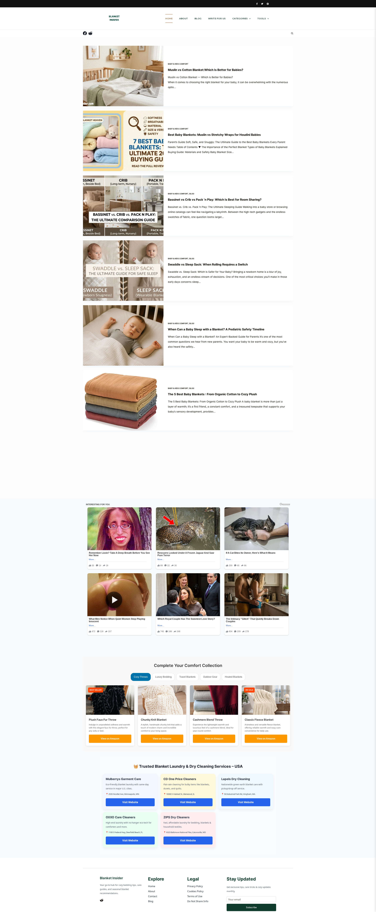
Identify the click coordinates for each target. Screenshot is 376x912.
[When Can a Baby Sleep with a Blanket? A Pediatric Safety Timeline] (123, 335)
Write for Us (217, 18)
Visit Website (130, 802)
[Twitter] (262, 4)
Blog (198, 18)
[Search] (292, 33)
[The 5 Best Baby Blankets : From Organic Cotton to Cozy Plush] (123, 400)
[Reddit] (90, 33)
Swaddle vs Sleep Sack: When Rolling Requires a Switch (208, 264)
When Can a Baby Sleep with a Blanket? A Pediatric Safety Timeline (216, 329)
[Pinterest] (268, 4)
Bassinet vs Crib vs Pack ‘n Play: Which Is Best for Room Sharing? (214, 199)
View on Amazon (110, 738)
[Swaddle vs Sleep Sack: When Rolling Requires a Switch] (123, 270)
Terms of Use (194, 896)
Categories (240, 18)
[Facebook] (257, 4)
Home (169, 18)
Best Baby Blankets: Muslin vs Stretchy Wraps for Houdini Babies (214, 135)
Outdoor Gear (210, 677)
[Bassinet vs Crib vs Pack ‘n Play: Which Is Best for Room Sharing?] (123, 205)
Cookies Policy (195, 891)
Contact (152, 896)
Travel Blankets (187, 677)
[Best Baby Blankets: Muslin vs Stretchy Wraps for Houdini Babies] (123, 141)
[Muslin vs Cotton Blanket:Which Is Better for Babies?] (123, 76)
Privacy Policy (195, 886)
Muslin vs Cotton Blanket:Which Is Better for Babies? (205, 70)
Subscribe (251, 907)
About (183, 18)
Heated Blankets (233, 677)
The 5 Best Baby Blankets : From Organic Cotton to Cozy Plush (212, 394)
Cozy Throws (141, 677)
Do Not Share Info (197, 901)
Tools (262, 18)
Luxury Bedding (163, 677)
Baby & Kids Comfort (178, 64)
